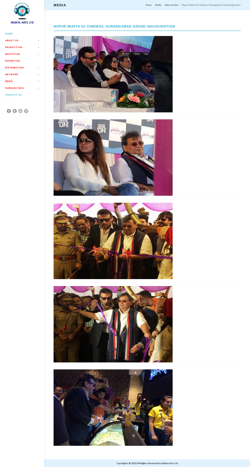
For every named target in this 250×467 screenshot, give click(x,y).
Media (158, 5)
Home (149, 5)
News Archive (171, 5)
